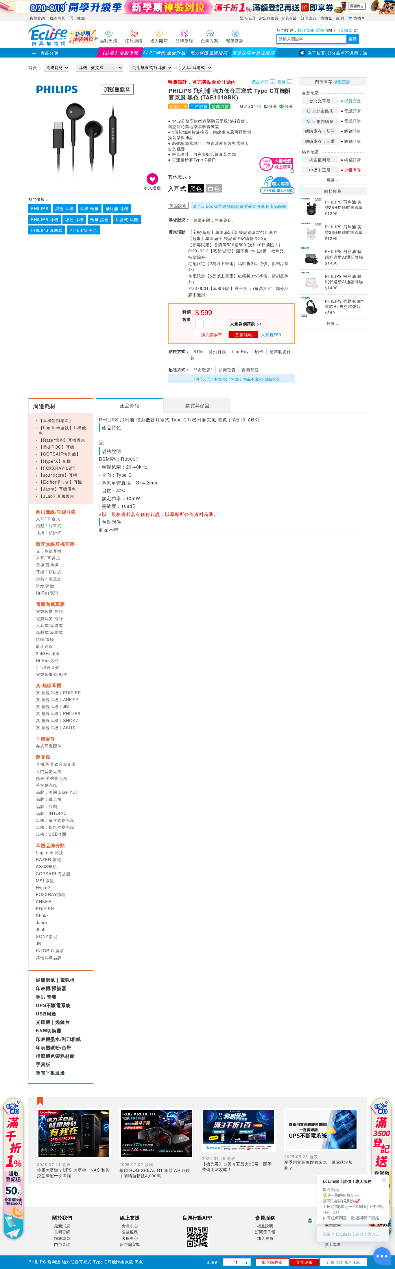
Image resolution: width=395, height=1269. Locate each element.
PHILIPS (40, 208)
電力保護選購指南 (209, 52)
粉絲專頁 (57, 18)
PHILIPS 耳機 (44, 219)
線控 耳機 (74, 219)
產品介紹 (260, 81)
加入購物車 (272, 1262)
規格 (282, 81)
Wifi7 (331, 30)
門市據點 (77, 18)
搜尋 (353, 39)
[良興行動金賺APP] (197, 1249)
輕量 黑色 (99, 219)
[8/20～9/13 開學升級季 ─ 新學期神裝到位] (197, 7)
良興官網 (37, 18)
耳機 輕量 (89, 208)
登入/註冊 (248, 18)
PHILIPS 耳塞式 (47, 230)
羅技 (320, 30)
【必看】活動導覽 (120, 52)
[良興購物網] (48, 44)
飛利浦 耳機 (117, 208)
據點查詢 (341, 81)
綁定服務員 (269, 18)
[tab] (129, 405)
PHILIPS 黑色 (83, 230)
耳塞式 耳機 (126, 219)
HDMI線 (344, 30)
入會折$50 (271, 334)
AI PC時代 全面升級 (164, 52)
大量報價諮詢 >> (246, 323)
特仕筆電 (306, 30)
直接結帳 (304, 1262)
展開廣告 (357, 5)
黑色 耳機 (64, 208)
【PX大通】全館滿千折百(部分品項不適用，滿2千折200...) (323, 53)
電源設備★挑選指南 (254, 52)
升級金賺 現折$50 (343, 1262)
